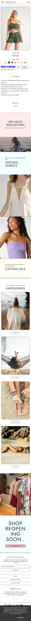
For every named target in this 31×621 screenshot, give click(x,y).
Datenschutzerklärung (10, 617)
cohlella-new (10, 2)
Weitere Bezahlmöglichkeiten (8, 69)
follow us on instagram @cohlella (15, 546)
